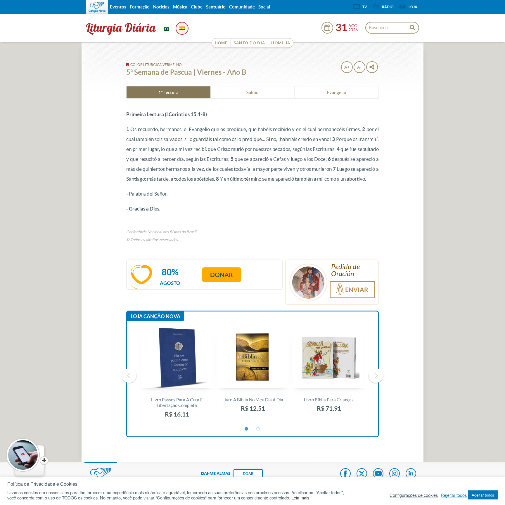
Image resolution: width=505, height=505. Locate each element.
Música (180, 6)
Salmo (252, 92)
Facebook (345, 474)
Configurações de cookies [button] (414, 495)
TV (364, 7)
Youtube (378, 474)
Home (221, 43)
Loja (413, 7)
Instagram (394, 474)
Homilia (280, 43)
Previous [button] (129, 375)
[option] (177, 376)
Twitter (361, 474)
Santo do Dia (249, 43)
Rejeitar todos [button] (454, 495)
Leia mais (300, 497)
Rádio (388, 7)
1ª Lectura (168, 92)
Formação (140, 6)
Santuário (216, 6)
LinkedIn (411, 474)
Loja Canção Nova (155, 316)
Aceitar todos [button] (483, 495)
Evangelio (336, 92)
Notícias (161, 6)
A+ (347, 67)
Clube (197, 6)
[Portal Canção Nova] (97, 7)
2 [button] (258, 429)
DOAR (248, 474)
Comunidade (242, 6)
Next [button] (376, 375)
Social (264, 6)
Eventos (118, 6)
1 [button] (246, 429)
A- (359, 67)
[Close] (44, 460)
